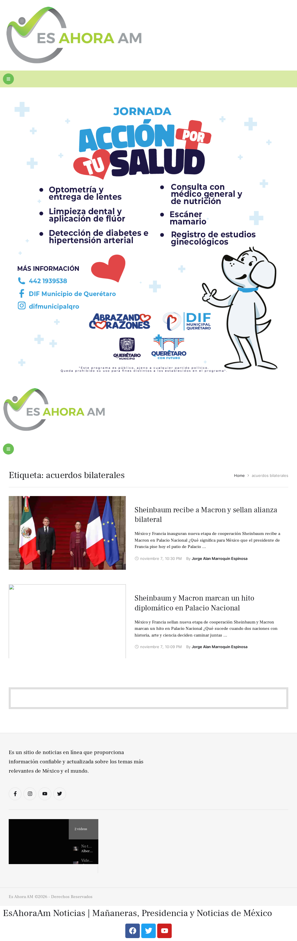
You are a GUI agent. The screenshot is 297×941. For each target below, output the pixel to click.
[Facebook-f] (15, 793)
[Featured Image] (67, 539)
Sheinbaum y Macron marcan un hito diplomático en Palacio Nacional (194, 603)
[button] (8, 78)
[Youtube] (44, 793)
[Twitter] (59, 793)
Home (239, 475)
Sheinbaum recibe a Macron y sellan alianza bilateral (206, 515)
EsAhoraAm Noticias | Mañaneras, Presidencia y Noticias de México (137, 913)
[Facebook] (132, 931)
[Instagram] (29, 793)
